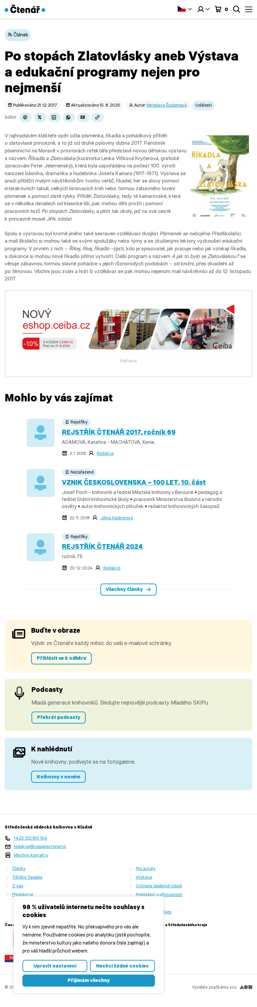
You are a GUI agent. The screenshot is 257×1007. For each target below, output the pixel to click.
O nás (17, 885)
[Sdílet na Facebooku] (26, 117)
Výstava (144, 877)
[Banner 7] (128, 354)
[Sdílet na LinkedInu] (55, 117)
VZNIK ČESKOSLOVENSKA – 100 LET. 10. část (134, 482)
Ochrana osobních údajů (159, 885)
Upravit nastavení (54, 966)
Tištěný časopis (27, 877)
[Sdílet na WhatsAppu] (69, 117)
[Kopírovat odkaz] (98, 117)
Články (18, 868)
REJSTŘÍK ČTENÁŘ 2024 (102, 546)
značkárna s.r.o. (222, 987)
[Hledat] (236, 9)
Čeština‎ (185, 8)
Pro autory (146, 868)
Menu (248, 9)
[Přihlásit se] (203, 9)
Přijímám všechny (89, 980)
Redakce (105, 453)
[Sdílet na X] (40, 117)
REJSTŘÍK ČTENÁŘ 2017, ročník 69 (119, 432)
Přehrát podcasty (58, 717)
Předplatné (22, 894)
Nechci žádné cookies (122, 966)
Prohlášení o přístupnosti (159, 894)
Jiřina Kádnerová (116, 517)
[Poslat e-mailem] (83, 117)
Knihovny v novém (58, 777)
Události (203, 105)
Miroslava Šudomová (167, 105)
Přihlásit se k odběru (61, 658)
